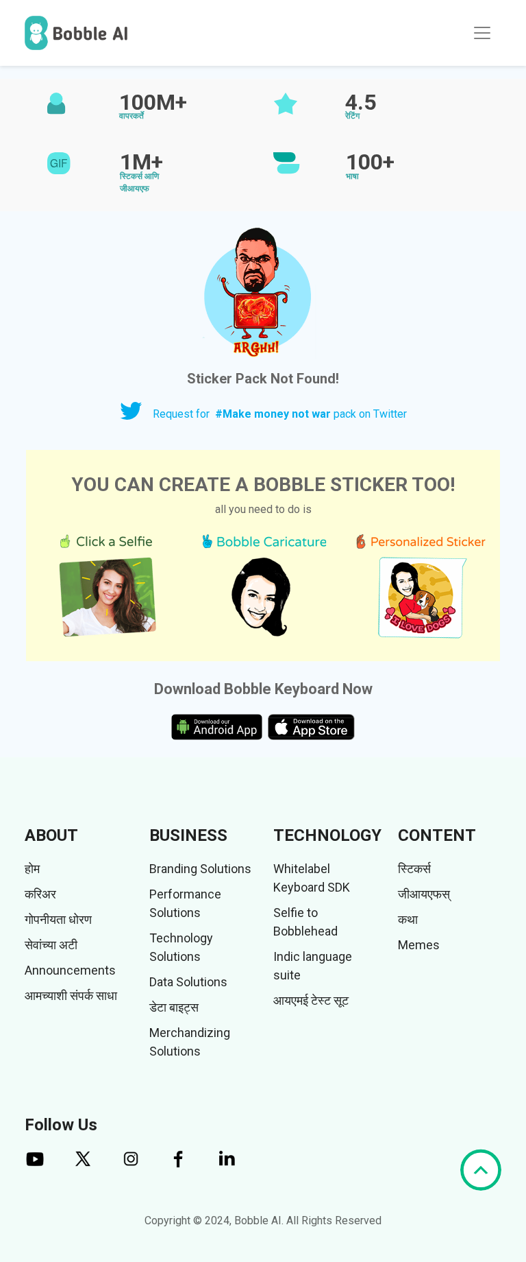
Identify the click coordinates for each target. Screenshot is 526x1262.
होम (32, 868)
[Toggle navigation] (482, 33)
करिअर (40, 894)
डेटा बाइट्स (174, 1007)
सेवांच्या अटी (51, 945)
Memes (419, 945)
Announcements (70, 970)
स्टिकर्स (414, 868)
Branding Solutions (200, 868)
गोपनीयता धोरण (58, 919)
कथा (408, 919)
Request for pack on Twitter (280, 413)
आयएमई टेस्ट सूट (311, 1000)
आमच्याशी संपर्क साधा (71, 995)
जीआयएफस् (424, 894)
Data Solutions (188, 982)
